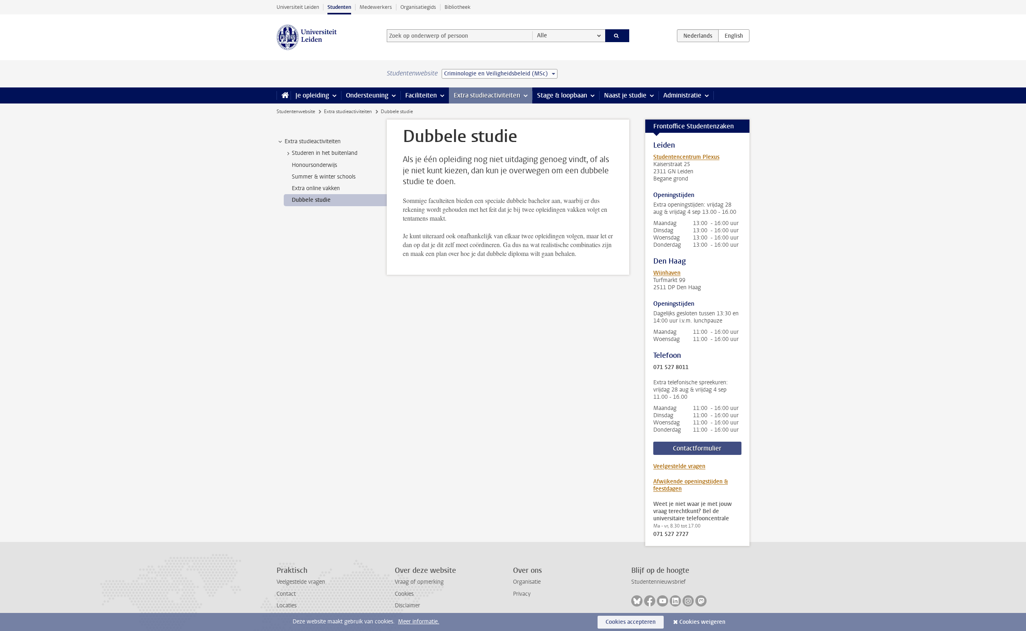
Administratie (682, 95)
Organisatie (527, 582)
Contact (286, 594)
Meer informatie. (418, 621)
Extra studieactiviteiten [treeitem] (313, 141)
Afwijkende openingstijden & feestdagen (690, 485)
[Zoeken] (617, 35)
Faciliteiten (421, 95)
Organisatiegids (418, 7)
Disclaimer (407, 605)
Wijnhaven (667, 273)
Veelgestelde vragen (679, 466)
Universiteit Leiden (298, 7)
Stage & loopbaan (562, 95)
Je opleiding (312, 95)
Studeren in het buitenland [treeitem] (324, 153)
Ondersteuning (367, 95)
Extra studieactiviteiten (487, 95)
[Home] (284, 95)
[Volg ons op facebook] (649, 601)
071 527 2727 (671, 534)
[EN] (733, 35)
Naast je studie (625, 95)
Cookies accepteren (631, 622)
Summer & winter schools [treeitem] (323, 177)
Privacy (522, 594)
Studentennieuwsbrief (658, 582)
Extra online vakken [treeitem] (316, 188)
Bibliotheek (457, 7)
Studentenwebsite (296, 111)
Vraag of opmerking (419, 582)
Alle (542, 35)
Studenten (339, 7)
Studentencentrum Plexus (686, 157)
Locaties (287, 605)
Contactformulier (697, 448)
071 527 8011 (671, 367)
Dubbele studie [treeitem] (311, 200)
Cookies (404, 594)
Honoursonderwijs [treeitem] (314, 165)
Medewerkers (376, 7)
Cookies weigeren (702, 622)
